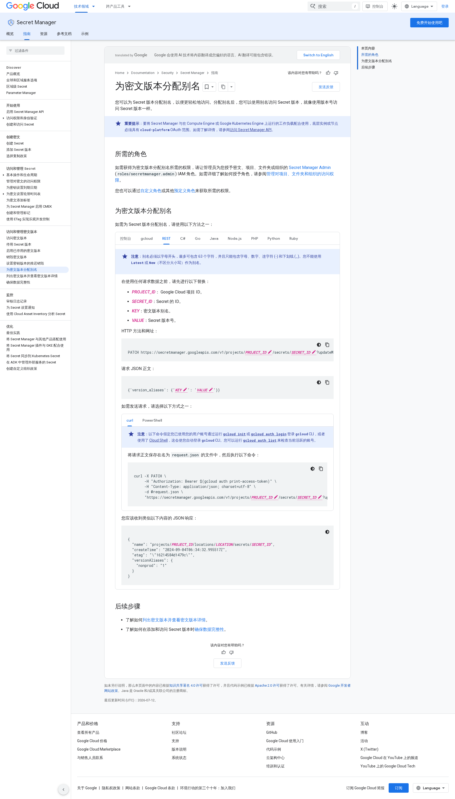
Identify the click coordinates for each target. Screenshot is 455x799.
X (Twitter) (369, 749)
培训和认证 (275, 766)
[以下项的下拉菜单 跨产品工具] (131, 6)
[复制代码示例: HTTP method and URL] (327, 345)
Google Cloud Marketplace (99, 749)
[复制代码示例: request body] (327, 382)
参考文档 (64, 33)
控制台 (377, 6)
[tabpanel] (227, 431)
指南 (27, 33)
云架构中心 (275, 758)
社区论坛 (179, 732)
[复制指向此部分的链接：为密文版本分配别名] (177, 211)
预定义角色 (184, 190)
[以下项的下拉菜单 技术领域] (95, 6)
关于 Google (87, 788)
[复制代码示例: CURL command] (321, 469)
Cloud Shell (158, 440)
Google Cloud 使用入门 (285, 741)
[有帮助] (328, 73)
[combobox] (334, 6)
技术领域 (81, 6)
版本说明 (179, 749)
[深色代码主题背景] (319, 345)
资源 (43, 33)
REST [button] (166, 238)
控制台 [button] (125, 238)
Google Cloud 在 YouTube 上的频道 (389, 758)
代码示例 (273, 749)
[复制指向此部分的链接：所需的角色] (152, 154)
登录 (445, 6)
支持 (175, 741)
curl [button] (129, 420)
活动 (364, 741)
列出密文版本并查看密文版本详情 (174, 619)
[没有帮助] (336, 73)
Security (167, 73)
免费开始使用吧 (429, 22)
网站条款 (132, 788)
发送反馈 (326, 86)
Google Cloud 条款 (160, 788)
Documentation (143, 73)
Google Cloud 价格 (92, 741)
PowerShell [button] (152, 420)
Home (119, 73)
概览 (10, 33)
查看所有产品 (88, 732)
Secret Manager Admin (310, 167)
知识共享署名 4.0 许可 (186, 685)
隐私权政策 (111, 788)
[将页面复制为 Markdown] (223, 86)
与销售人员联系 (90, 758)
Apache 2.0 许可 (267, 685)
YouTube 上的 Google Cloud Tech (387, 766)
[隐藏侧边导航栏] (63, 789)
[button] (34, 118)
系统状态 (179, 758)
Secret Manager (36, 22)
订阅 (398, 788)
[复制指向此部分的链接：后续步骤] (145, 607)
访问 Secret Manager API (250, 130)
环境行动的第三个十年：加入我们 (207, 788)
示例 (84, 33)
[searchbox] (35, 50)
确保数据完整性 (209, 629)
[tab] (125, 238)
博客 (364, 732)
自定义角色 (150, 190)
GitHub (271, 732)
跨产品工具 (115, 6)
